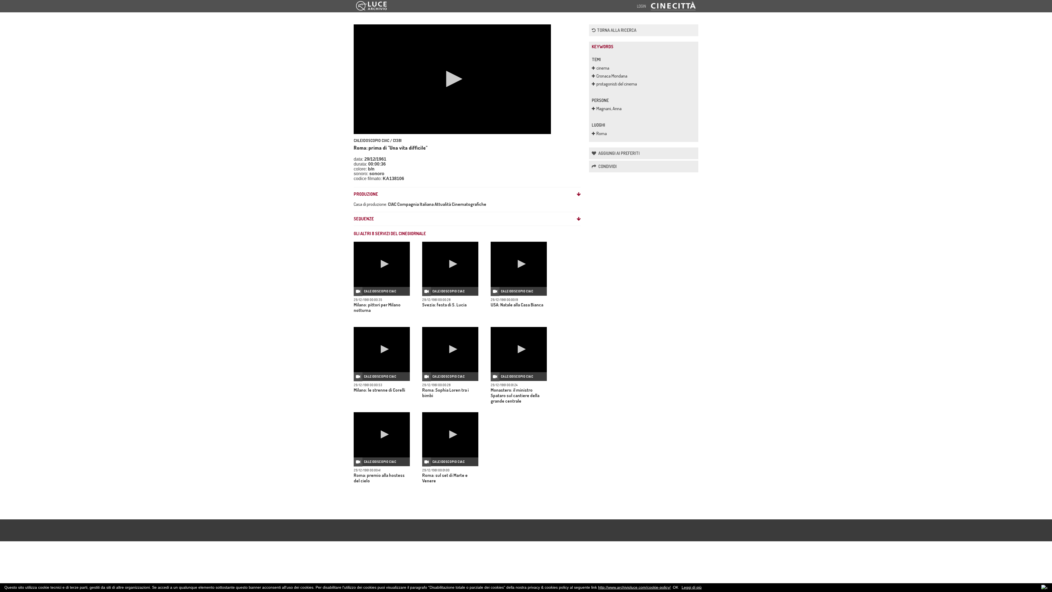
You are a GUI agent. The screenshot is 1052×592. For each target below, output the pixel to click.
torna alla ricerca (616, 30)
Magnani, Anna (609, 108)
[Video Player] (452, 79)
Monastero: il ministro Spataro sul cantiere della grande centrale (515, 395)
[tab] (467, 194)
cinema (602, 68)
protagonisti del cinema (616, 84)
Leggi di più (692, 587)
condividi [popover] (607, 166)
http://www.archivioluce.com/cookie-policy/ (634, 587)
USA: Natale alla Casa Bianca (517, 305)
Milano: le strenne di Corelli (379, 390)
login (641, 6)
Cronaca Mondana (611, 76)
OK (675, 587)
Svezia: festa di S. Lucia (444, 305)
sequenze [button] (364, 219)
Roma (601, 133)
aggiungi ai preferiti (619, 153)
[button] (452, 79)
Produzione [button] (366, 194)
